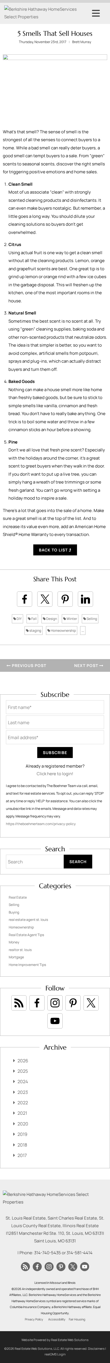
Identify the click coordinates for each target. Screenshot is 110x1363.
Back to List (54, 550)
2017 (22, 1155)
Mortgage (16, 957)
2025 (22, 1071)
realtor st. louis (20, 949)
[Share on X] (44, 599)
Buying (14, 912)
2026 (22, 1061)
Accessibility (56, 1319)
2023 (22, 1092)
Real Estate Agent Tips (26, 934)
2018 (22, 1145)
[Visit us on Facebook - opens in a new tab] (37, 1002)
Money (14, 942)
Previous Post (28, 665)
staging (35, 630)
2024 (22, 1081)
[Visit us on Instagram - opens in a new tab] (55, 1002)
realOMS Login (55, 1354)
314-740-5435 (47, 1253)
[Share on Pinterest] (65, 599)
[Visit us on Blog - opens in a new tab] (19, 1002)
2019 (22, 1134)
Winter (71, 618)
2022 (22, 1103)
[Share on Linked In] (85, 599)
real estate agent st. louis (28, 919)
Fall (34, 618)
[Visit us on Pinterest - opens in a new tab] (73, 1002)
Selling (91, 618)
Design (51, 618)
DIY (19, 618)
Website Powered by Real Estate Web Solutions (55, 1340)
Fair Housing (77, 1319)
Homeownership (63, 630)
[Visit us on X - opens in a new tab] (91, 1002)
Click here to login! (55, 774)
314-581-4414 (80, 1253)
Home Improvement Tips (27, 964)
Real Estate (18, 897)
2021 (22, 1113)
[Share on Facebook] (24, 599)
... (83, 630)
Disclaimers (96, 1348)
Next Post (86, 665)
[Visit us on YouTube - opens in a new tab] (55, 1021)
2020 (22, 1124)
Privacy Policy (34, 1319)
